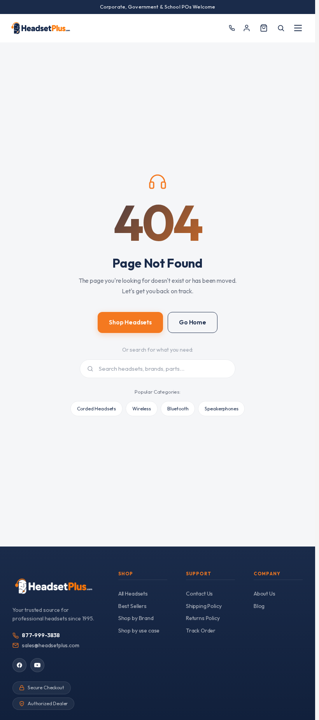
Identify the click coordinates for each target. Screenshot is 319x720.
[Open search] (281, 28)
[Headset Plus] (40, 28)
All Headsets (133, 593)
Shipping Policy (204, 606)
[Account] (246, 28)
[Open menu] (298, 28)
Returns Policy (203, 618)
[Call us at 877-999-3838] (231, 28)
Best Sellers (132, 606)
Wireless (141, 409)
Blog (259, 606)
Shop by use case (139, 630)
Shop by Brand (136, 618)
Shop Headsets (130, 322)
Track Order (201, 630)
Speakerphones (221, 409)
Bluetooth (178, 409)
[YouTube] (37, 665)
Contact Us (199, 593)
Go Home (192, 322)
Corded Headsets (96, 409)
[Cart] (264, 28)
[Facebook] (19, 665)
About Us (264, 593)
